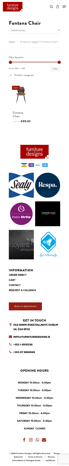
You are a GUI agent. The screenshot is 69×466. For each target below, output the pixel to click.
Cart (12, 280)
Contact (15, 285)
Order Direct (17, 275)
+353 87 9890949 (24, 352)
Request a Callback (22, 290)
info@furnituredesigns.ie (31, 337)
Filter (55, 69)
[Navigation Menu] (64, 6)
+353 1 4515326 (23, 344)
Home (12, 42)
